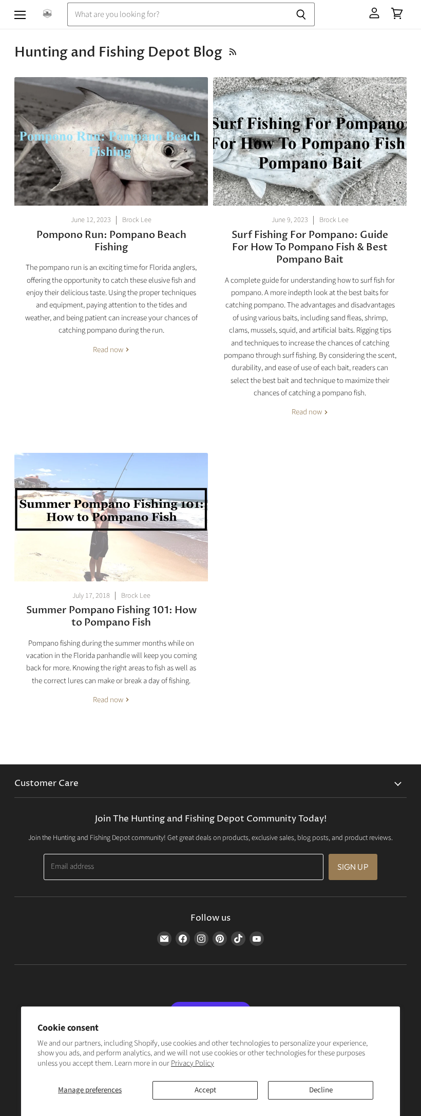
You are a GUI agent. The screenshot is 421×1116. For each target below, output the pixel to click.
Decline (321, 1090)
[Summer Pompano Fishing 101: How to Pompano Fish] (111, 517)
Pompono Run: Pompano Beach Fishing (111, 241)
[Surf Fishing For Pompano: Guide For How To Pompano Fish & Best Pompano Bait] (310, 141)
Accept (205, 1090)
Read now (109, 349)
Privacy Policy (192, 1063)
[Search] (301, 14)
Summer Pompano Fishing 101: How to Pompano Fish (111, 616)
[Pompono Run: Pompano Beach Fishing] (111, 141)
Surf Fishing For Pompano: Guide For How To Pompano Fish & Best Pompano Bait (310, 247)
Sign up (353, 867)
